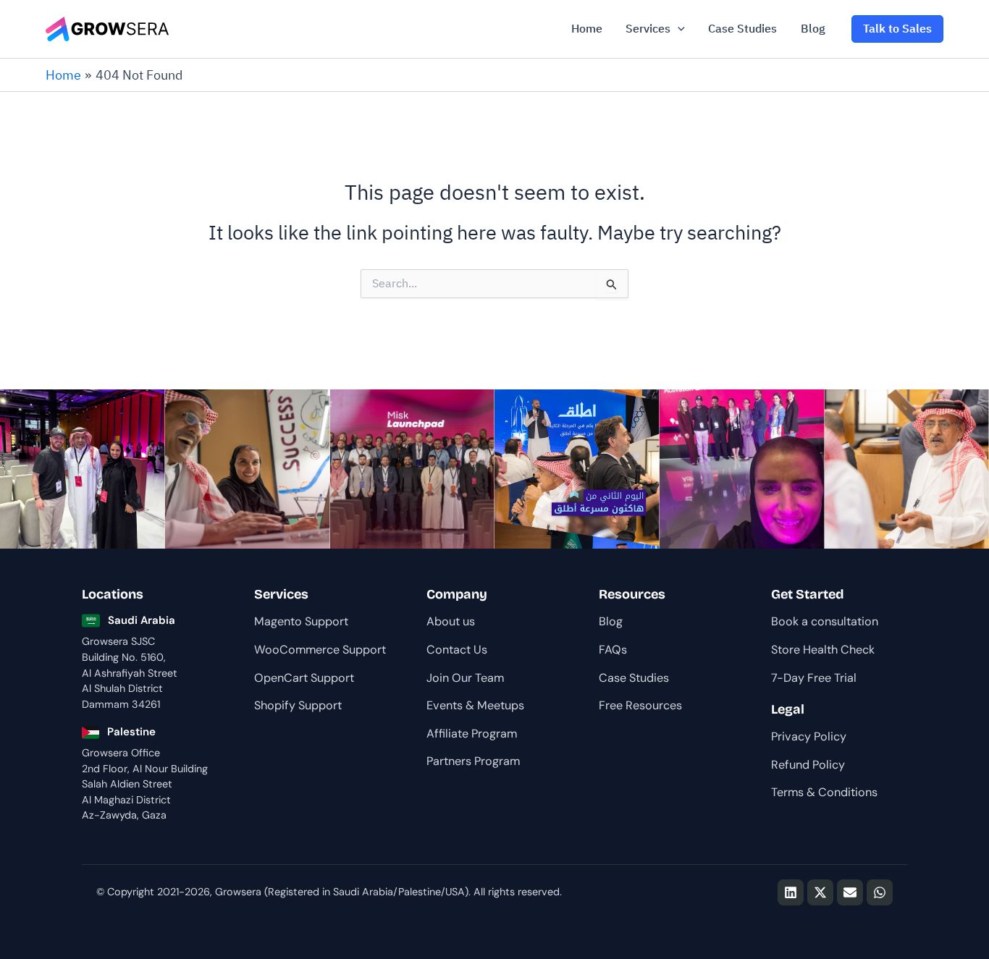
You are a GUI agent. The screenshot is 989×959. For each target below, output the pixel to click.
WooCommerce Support (320, 649)
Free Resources (640, 705)
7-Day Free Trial (814, 677)
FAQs (613, 649)
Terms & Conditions (824, 792)
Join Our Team (465, 677)
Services (648, 29)
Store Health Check (823, 649)
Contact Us (456, 649)
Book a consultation (824, 621)
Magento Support (301, 621)
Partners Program (473, 761)
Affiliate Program (471, 733)
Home (586, 29)
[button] (677, 29)
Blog (813, 29)
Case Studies (742, 29)
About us (450, 621)
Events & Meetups (475, 705)
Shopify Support (298, 705)
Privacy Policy (808, 736)
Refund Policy (808, 764)
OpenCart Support (304, 677)
